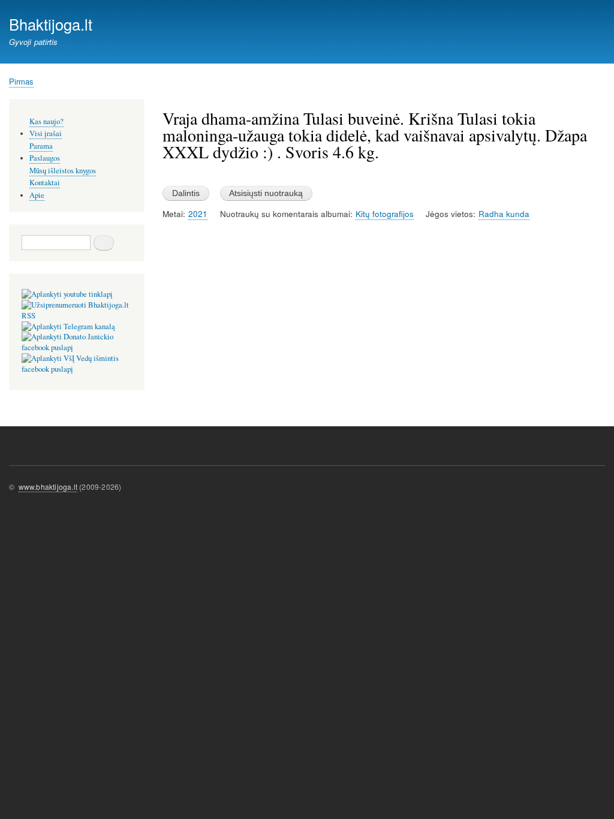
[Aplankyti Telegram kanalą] (68, 326)
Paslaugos (44, 158)
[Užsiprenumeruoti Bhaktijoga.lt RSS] (77, 316)
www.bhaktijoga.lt (48, 486)
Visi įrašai (45, 133)
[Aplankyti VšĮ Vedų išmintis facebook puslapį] (77, 369)
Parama (41, 146)
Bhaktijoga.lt (50, 24)
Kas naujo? (46, 121)
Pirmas (21, 81)
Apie (36, 195)
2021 (197, 213)
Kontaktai (44, 182)
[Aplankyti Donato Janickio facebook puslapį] (77, 347)
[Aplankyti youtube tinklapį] (67, 294)
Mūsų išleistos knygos (62, 170)
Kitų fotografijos (385, 213)
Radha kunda (503, 213)
